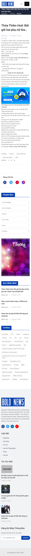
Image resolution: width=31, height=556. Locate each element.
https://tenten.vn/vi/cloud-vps (10, 53)
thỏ (15, 338)
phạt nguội (5, 334)
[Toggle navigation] (26, 4)
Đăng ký (25, 538)
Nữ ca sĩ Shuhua (14, 368)
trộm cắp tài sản (7, 157)
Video (5, 452)
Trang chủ (4, 13)
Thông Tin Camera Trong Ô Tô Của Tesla (13, 348)
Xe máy (16, 365)
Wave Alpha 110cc (15, 361)
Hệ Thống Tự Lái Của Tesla (9, 352)
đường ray (26, 334)
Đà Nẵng (14, 379)
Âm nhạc (4, 368)
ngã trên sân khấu (7, 372)
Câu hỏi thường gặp (9, 448)
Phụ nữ (12, 154)
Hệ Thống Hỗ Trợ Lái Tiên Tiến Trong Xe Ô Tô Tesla (14, 356)
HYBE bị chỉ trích (17, 375)
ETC (12, 334)
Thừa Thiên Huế (21, 154)
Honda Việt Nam (6, 365)
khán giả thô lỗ (6, 375)
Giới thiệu (6, 441)
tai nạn (18, 334)
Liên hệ (5, 455)
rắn (20, 338)
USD (16, 157)
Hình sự (19, 13)
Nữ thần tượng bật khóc (21, 372)
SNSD (22, 365)
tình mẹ (26, 338)
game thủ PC (5, 379)
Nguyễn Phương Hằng (15, 345)
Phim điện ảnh (24, 379)
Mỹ (25, 345)
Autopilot (4, 361)
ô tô (10, 338)
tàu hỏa (4, 338)
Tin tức (12, 13)
